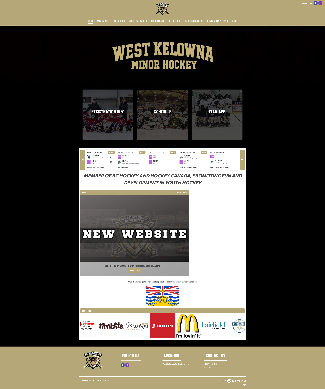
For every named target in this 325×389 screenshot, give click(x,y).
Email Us (208, 367)
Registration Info (138, 21)
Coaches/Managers (193, 21)
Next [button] (242, 160)
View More (182, 192)
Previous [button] (82, 160)
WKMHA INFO (103, 21)
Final (111, 152)
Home (90, 21)
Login (244, 384)
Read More (134, 270)
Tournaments (158, 21)
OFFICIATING (174, 21)
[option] (100, 160)
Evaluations (119, 21)
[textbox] (162, 179)
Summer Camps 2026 (217, 21)
